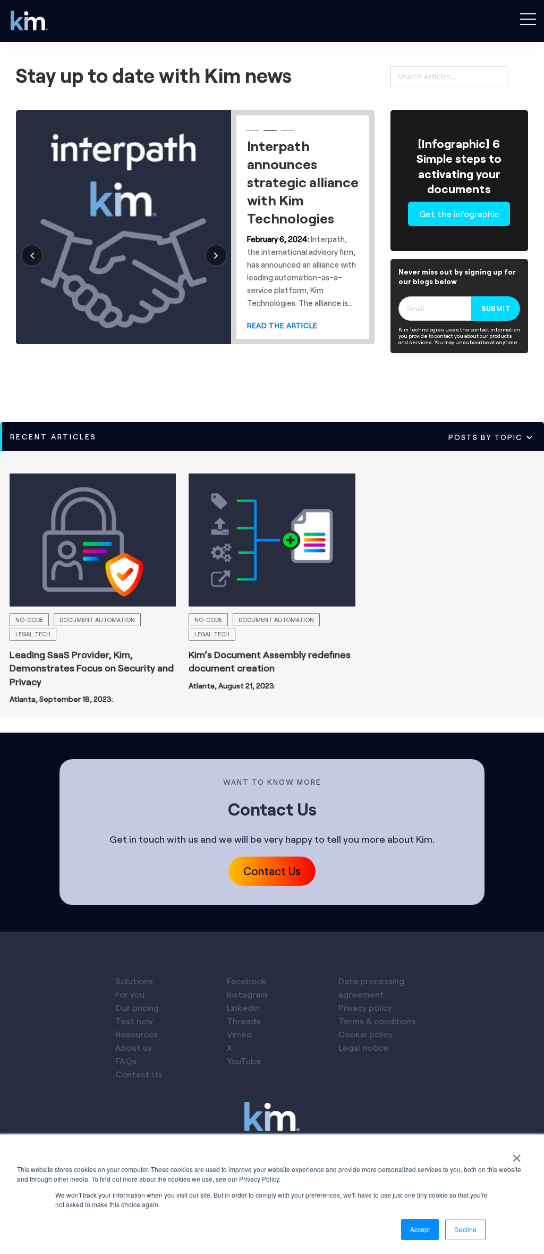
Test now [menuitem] (134, 1021)
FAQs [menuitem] (126, 1061)
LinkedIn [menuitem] (243, 1007)
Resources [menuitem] (136, 1034)
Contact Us (272, 870)
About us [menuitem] (133, 1047)
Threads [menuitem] (243, 1021)
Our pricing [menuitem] (137, 1007)
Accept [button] (420, 1229)
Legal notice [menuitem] (363, 1047)
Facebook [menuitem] (247, 981)
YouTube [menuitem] (244, 1061)
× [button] (517, 1154)
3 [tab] (286, 135)
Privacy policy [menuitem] (365, 1007)
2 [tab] (269, 135)
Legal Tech (32, 633)
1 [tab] (251, 135)
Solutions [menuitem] (134, 981)
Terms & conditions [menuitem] (377, 1021)
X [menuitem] (229, 1047)
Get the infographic (459, 214)
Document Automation (97, 619)
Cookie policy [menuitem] (365, 1034)
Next (216, 255)
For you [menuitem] (129, 994)
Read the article (282, 378)
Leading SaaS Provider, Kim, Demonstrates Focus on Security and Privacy (92, 668)
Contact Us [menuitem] (138, 1074)
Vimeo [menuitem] (239, 1034)
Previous (31, 255)
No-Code (29, 619)
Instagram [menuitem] (247, 994)
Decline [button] (465, 1229)
